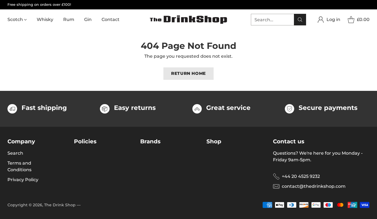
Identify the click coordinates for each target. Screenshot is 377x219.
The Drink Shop (60, 204)
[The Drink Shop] (188, 19)
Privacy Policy (22, 179)
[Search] (300, 19)
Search (15, 153)
